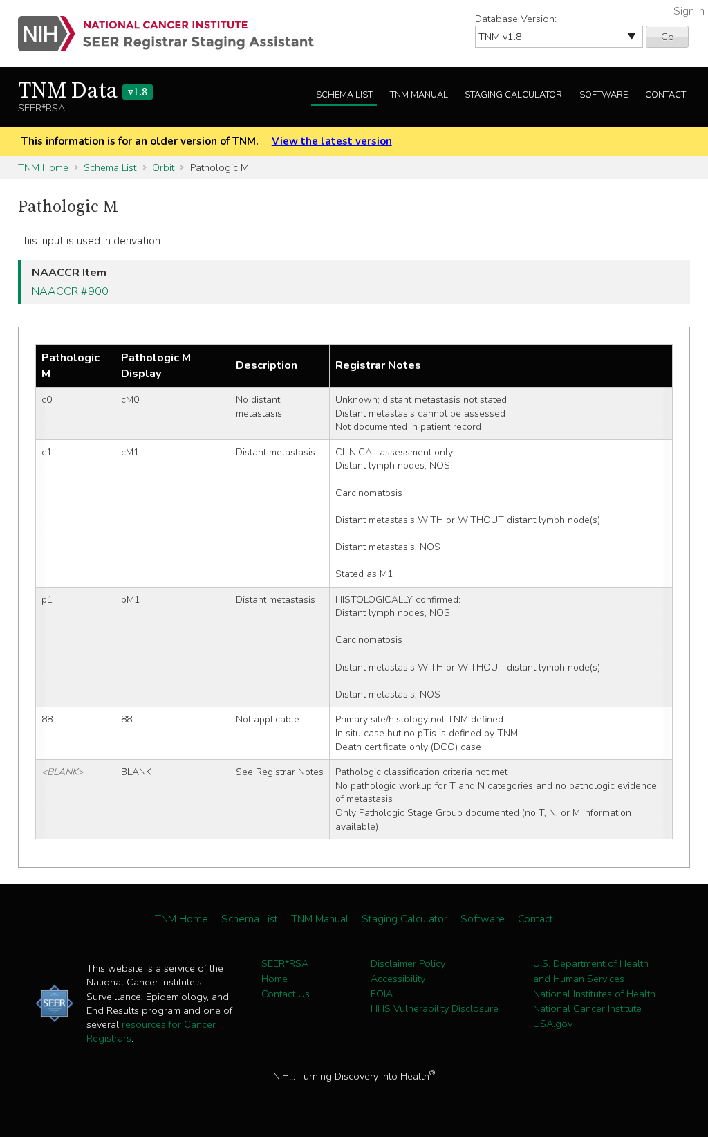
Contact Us (285, 994)
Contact (665, 95)
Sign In (689, 11)
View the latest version (332, 141)
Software (603, 95)
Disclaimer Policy (408, 963)
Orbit (163, 167)
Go (667, 37)
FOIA (382, 994)
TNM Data (82, 91)
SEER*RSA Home (284, 970)
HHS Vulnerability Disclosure (435, 1008)
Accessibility (398, 978)
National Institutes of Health (594, 994)
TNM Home (43, 167)
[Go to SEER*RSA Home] (174, 33)
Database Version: (516, 19)
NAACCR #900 (70, 291)
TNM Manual (419, 95)
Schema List (344, 95)
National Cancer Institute (587, 1008)
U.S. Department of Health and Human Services (591, 970)
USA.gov (552, 1023)
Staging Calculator (513, 95)
